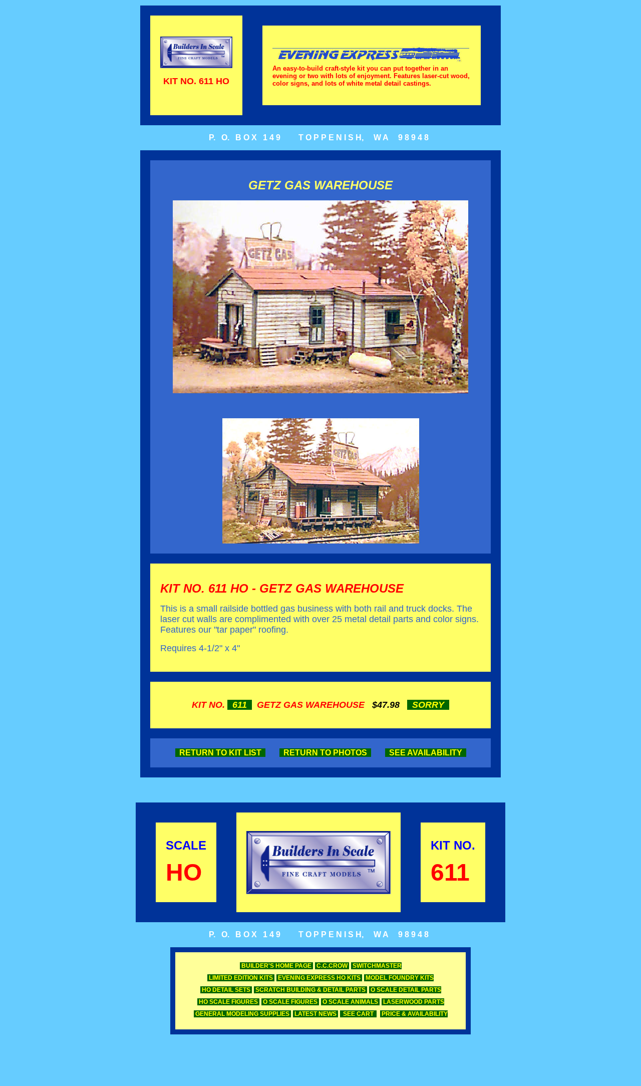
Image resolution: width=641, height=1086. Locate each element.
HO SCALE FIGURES (228, 1001)
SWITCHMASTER (376, 965)
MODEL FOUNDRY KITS (399, 977)
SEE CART (358, 1013)
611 (239, 705)
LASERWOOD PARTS (413, 1001)
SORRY (428, 705)
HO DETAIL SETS (226, 989)
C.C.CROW (332, 965)
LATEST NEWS (315, 1013)
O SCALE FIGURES (290, 1001)
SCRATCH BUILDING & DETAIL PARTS (310, 989)
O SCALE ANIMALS (350, 1001)
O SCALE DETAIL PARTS (405, 989)
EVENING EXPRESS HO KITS (319, 977)
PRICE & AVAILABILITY (414, 1013)
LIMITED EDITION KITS (240, 977)
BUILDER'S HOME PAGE (276, 965)
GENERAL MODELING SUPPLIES (242, 1013)
